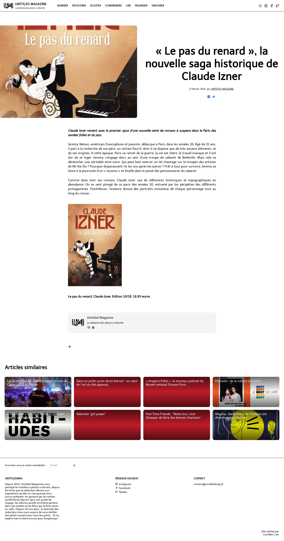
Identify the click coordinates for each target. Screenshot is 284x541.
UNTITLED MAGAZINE (31, 5)
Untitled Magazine (222, 89)
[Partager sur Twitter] (214, 97)
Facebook (124, 488)
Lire (128, 5)
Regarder (141, 5)
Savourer (158, 5)
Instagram (124, 484)
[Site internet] (93, 328)
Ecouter (95, 5)
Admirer (62, 5)
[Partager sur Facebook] (209, 97)
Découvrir (79, 5)
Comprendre (113, 5)
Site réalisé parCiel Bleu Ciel (270, 533)
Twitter (122, 492)
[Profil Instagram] (88, 328)
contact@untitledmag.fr (208, 484)
